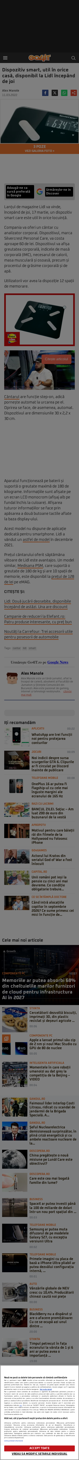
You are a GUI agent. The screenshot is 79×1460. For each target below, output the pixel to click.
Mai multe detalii (46, 1389)
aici (21, 1405)
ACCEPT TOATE (39, 1448)
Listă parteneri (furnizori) (13, 1441)
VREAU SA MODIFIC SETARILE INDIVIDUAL (39, 1454)
